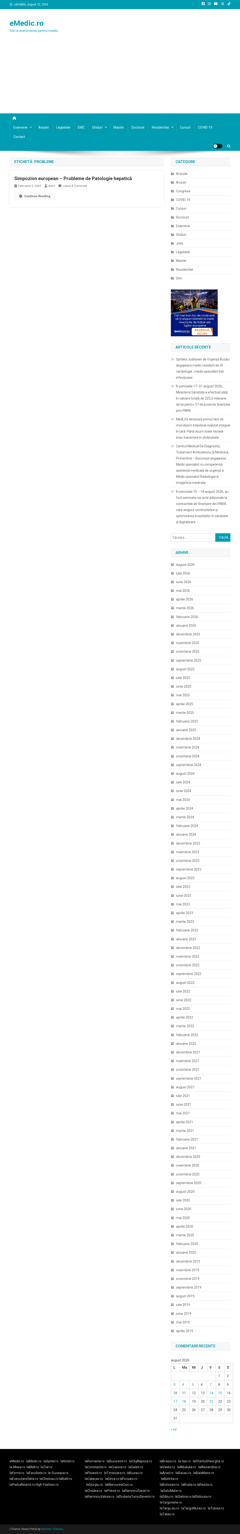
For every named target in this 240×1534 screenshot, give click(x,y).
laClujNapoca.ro (140, 1461)
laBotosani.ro (169, 1484)
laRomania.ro (95, 1461)
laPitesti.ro (112, 1491)
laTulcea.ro (216, 1508)
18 (184, 1401)
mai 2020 (183, 1218)
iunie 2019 (183, 1313)
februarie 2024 (187, 826)
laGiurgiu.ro (95, 1484)
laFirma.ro (17, 1473)
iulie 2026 (183, 573)
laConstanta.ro (96, 1467)
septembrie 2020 (188, 1183)
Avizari (43, 127)
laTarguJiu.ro (170, 1508)
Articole (182, 174)
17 (175, 1401)
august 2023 (185, 878)
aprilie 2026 (184, 599)
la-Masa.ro (17, 1467)
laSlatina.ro (183, 1496)
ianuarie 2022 (186, 1043)
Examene (20, 127)
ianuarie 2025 (186, 730)
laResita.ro (205, 1484)
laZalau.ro (167, 1514)
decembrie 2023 (188, 843)
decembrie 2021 (188, 1052)
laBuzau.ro (135, 1473)
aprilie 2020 (184, 1226)
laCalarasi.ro (94, 1479)
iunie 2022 (183, 1000)
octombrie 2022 (187, 965)
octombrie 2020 (187, 1174)
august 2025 (185, 669)
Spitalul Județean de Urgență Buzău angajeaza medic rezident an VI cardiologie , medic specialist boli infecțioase (202, 368)
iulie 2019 (183, 1305)
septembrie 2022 (188, 974)
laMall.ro (33, 1467)
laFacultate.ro (36, 1473)
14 (211, 1393)
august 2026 (185, 565)
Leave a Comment (75, 186)
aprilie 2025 (184, 704)
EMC (81, 127)
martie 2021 (185, 1131)
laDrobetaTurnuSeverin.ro (135, 1496)
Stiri (179, 278)
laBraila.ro (188, 1484)
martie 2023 (185, 921)
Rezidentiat (160, 127)
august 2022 (185, 983)
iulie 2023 (183, 887)
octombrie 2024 (187, 756)
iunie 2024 (183, 791)
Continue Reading (37, 196)
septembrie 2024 (188, 765)
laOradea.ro (93, 1491)
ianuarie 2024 (186, 834)
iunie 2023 (183, 895)
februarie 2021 (187, 1139)
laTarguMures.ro (193, 1508)
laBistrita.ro (169, 1479)
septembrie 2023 (188, 869)
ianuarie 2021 (186, 1148)
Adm (51, 186)
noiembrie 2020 (187, 1165)
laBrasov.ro (168, 1461)
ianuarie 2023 (186, 939)
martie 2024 (185, 817)
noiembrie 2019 (187, 1270)
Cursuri (185, 127)
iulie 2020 (183, 1200)
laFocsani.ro (128, 1479)
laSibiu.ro (166, 1496)
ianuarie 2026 (186, 625)
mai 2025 (183, 695)
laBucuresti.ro (117, 1461)
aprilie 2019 (184, 1331)
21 (211, 1401)
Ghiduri (97, 127)
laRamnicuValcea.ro (99, 1496)
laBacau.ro (183, 1473)
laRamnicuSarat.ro (136, 1491)
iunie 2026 (183, 582)
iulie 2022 (183, 991)
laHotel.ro (67, 1461)
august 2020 (185, 1191)
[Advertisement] (120, 78)
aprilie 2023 (184, 913)
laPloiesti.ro (93, 1473)
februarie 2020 (187, 1244)
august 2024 (185, 773)
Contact (19, 137)
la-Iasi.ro (184, 1461)
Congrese (183, 191)
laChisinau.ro (49, 1479)
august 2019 (185, 1296)
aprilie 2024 (184, 808)
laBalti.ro (65, 1479)
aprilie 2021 (184, 1122)
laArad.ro (166, 1473)
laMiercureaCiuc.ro (119, 1484)
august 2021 (185, 1087)
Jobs (179, 243)
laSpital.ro (51, 1461)
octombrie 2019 (187, 1279)
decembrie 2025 (188, 634)
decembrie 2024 (188, 739)
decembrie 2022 (188, 948)
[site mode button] (217, 146)
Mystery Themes (52, 1529)
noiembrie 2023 (187, 852)
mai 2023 (183, 904)
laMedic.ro (34, 1461)
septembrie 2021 (188, 1078)
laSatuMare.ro (171, 1491)
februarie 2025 (187, 721)
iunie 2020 (183, 1209)
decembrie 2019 (188, 1261)
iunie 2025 (183, 686)
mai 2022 (183, 1009)
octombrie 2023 (187, 861)
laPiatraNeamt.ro (22, 1484)
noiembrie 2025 (187, 643)
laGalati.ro (135, 1467)
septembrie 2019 (188, 1287)
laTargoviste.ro (171, 1502)
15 (220, 1393)
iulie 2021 (183, 1096)
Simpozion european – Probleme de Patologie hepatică (73, 178)
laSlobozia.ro (201, 1496)
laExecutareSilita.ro (24, 1479)
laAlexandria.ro (209, 1467)
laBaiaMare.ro (203, 1473)
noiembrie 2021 (187, 1061)
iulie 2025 (183, 678)
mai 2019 (183, 1322)
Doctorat (137, 127)
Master (118, 127)
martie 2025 (185, 713)
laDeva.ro (112, 1479)
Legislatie (63, 127)
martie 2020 (185, 1235)
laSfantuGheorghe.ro (208, 1461)
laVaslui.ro (168, 1467)
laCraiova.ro (117, 1467)
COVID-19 (205, 127)
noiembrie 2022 (187, 956)
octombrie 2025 (187, 651)
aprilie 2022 (184, 1017)
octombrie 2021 (187, 1069)
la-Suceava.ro (58, 1473)
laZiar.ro (46, 1467)
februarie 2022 (187, 1035)
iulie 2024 (183, 782)
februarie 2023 (187, 930)
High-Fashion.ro (47, 1484)
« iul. (174, 1429)
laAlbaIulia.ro (186, 1467)
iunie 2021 (183, 1104)
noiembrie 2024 (187, 747)
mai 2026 (183, 591)
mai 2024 (183, 800)
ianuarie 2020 (186, 1252)
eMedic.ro (27, 23)
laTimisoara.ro (114, 1473)
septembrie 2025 (188, 660)
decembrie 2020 (188, 1157)
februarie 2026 (187, 617)
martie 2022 (185, 1026)
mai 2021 (183, 1113)
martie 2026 (185, 608)
